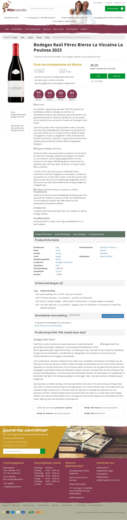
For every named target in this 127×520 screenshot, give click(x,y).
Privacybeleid (101, 474)
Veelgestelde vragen (104, 471)
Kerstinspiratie (72, 29)
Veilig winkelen (102, 477)
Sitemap (55, 505)
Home (15, 37)
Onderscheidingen (62, 234)
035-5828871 (98, 3)
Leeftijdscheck (67, 505)
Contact (83, 29)
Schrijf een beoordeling (112, 316)
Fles (98, 76)
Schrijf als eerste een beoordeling (47, 57)
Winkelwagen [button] (115, 8)
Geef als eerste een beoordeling (48, 325)
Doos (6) (116, 76)
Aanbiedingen (17, 29)
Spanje (30, 37)
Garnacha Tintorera (108, 247)
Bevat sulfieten (106, 256)
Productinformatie (43, 234)
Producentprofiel (96, 234)
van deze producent (53, 413)
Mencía (103, 250)
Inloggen (108, 3)
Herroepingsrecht (96, 505)
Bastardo (104, 253)
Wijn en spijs (58, 29)
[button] (39, 94)
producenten (94, 413)
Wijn (7, 29)
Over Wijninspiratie (33, 29)
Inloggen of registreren (11, 505)
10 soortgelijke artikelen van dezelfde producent (81, 57)
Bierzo (39, 37)
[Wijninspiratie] (14, 7)
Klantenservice (119, 3)
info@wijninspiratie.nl (12, 486)
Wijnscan (47, 29)
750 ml (58, 271)
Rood (47, 37)
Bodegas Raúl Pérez (64, 262)
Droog (58, 253)
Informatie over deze (54, 407)
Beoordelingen (79, 234)
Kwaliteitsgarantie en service (108, 480)
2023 (58, 265)
